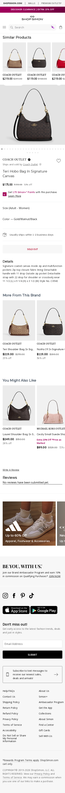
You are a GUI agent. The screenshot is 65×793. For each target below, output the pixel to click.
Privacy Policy (10, 719)
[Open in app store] (16, 613)
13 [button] (34, 148)
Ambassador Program (51, 702)
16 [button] (42, 148)
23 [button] (61, 148)
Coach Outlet (15, 159)
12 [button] (31, 148)
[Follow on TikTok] (31, 597)
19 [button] (50, 148)
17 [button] (45, 148)
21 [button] (55, 148)
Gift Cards (44, 730)
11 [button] (29, 148)
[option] (19, 330)
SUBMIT (32, 654)
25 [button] (27, 152)
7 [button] (18, 148)
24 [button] (63, 148)
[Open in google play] (43, 613)
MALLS (31, 3)
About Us (44, 690)
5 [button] (13, 148)
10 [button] (26, 148)
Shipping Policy (11, 702)
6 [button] (15, 148)
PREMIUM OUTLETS (51, 3)
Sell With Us (45, 736)
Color (20, 219)
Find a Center (46, 724)
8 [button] (21, 148)
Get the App (45, 707)
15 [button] (39, 148)
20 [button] (53, 148)
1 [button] (2, 148)
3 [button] (7, 148)
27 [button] (33, 152)
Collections (45, 713)
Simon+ (43, 696)
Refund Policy (10, 713)
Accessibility (9, 730)
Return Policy (10, 707)
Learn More (14, 196)
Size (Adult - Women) (16, 208)
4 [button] (10, 148)
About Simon (46, 719)
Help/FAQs (9, 690)
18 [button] (47, 148)
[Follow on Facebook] (14, 597)
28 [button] (35, 152)
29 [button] (38, 152)
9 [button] (23, 148)
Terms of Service (12, 724)
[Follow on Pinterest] (23, 597)
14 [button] (37, 148)
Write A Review (11, 469)
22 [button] (58, 148)
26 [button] (30, 152)
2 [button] (5, 148)
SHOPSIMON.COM (12, 3)
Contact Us (9, 696)
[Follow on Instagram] (6, 597)
